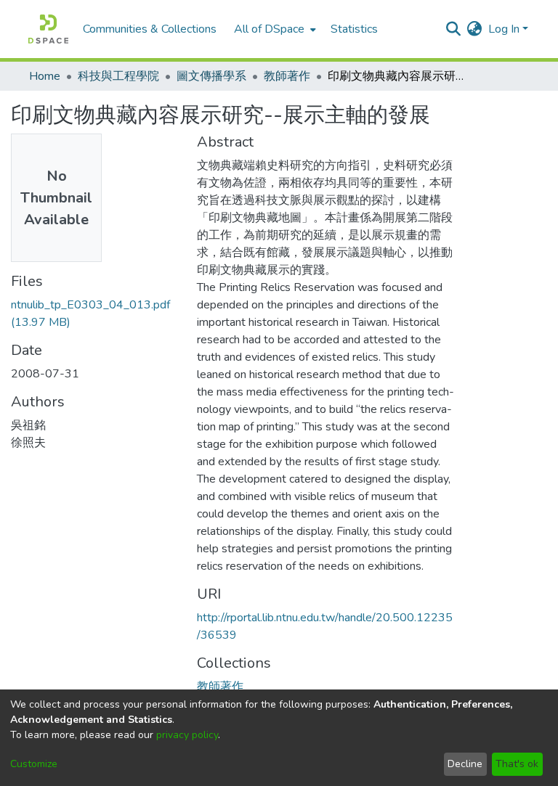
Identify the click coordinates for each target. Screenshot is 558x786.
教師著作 (287, 76)
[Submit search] (454, 29)
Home (44, 76)
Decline (465, 764)
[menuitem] (273, 29)
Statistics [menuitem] (354, 29)
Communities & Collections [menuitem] (150, 29)
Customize (33, 764)
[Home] (48, 29)
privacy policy (187, 735)
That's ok (517, 764)
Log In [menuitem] (503, 29)
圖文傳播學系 (211, 76)
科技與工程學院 (118, 76)
